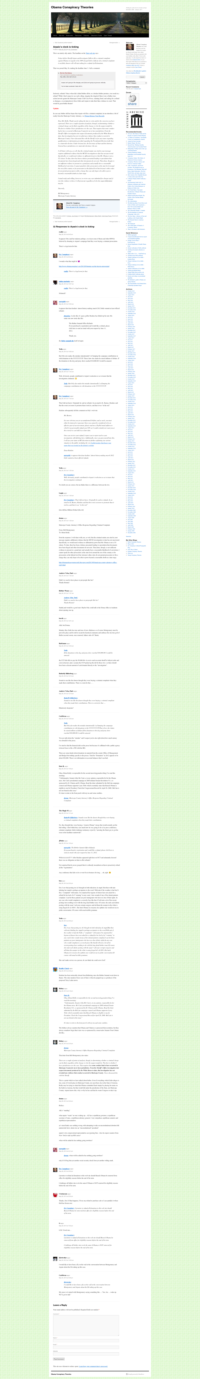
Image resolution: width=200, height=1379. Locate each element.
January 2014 (131, 418)
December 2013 (132, 420)
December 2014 (132, 398)
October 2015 (131, 379)
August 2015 (131, 383)
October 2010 (131, 491)
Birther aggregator (132, 235)
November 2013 (132, 422)
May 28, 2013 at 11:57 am (66, 593)
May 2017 (130, 343)
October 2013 (131, 424)
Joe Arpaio (75, 216)
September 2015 (132, 381)
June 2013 (130, 431)
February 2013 (131, 439)
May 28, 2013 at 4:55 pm (66, 1171)
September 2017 (132, 336)
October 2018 (131, 311)
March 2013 (131, 437)
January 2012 (131, 463)
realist (66, 271)
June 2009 (130, 521)
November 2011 (132, 467)
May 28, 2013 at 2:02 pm (66, 883)
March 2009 (131, 527)
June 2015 (130, 386)
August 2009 (131, 517)
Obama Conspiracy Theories (72, 7)
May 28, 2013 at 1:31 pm (66, 813)
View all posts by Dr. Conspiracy (76, 207)
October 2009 (131, 514)
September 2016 (132, 358)
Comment (56, 1314)
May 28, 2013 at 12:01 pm (66, 621)
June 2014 (130, 409)
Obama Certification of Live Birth (136, 268)
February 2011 (131, 484)
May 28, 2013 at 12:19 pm (66, 693)
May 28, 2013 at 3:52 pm (66, 1101)
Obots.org (130, 553)
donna (66, 798)
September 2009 (132, 516)
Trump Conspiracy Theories (134, 555)
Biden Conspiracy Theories (134, 542)
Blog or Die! (131, 544)
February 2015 (131, 394)
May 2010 (130, 501)
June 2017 (130, 341)
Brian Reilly (98, 216)
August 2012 (131, 450)
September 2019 (132, 293)
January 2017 (131, 351)
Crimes (69, 216)
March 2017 (131, 347)
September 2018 (132, 313)
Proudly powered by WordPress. (136, 1374)
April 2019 (130, 302)
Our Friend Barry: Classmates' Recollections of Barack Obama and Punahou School (136, 191)
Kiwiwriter (67, 1282)
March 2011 (131, 482)
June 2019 (130, 298)
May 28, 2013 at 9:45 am (66, 234)
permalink (58, 218)
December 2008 (132, 532)
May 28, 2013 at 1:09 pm (66, 769)
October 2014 (131, 401)
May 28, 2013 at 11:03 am (66, 398)
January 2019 (131, 306)
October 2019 (131, 291)
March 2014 (131, 414)
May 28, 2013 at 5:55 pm (66, 1196)
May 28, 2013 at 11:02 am (66, 371)
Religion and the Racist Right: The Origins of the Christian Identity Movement (136, 197)
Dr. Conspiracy (73, 49)
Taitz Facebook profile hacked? (62, 42)
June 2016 (130, 364)
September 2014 (132, 403)
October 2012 (131, 446)
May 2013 (130, 433)
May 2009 (130, 523)
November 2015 (132, 377)
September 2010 (132, 493)
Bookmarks (69, 35)
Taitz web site (90, 53)
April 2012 (130, 457)
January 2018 (131, 328)
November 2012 (132, 444)
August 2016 (131, 360)
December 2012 (132, 443)
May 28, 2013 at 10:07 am (66, 284)
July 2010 (130, 497)
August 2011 (131, 472)
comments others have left (132, 65)
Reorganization (114, 42)
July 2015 (130, 384)
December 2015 (132, 375)
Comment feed (137, 88)
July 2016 (130, 362)
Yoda (65, 383)
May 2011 (130, 478)
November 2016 (132, 354)
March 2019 (131, 304)
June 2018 (130, 319)
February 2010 (131, 506)
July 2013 (130, 429)
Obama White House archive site (136, 272)
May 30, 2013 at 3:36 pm (66, 1278)
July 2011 (130, 474)
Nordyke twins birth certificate (135, 255)
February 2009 (131, 529)
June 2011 (130, 476)
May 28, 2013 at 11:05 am (66, 470)
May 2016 (130, 366)
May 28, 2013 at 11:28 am (66, 520)
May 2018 (130, 321)
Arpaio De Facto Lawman (134, 141)
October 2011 (131, 469)
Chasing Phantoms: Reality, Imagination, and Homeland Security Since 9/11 (137, 154)
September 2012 (132, 448)
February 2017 (131, 349)
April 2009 (130, 525)
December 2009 (132, 510)
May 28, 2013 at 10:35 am (66, 304)
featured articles (137, 59)
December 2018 (132, 308)
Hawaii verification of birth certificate (137, 248)
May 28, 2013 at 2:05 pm (66, 921)
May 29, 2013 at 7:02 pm (66, 1226)
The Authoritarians (132, 201)
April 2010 (130, 502)
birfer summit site (67, 341)
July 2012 (130, 452)
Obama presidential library (134, 270)
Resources (78, 35)
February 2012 (131, 461)
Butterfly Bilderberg (71, 698)
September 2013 (132, 426)
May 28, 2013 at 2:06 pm (66, 971)
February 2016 (131, 371)
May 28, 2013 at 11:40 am (66, 575)
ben (65, 925)
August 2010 (131, 495)
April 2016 (130, 368)
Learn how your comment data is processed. (93, 1366)
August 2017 (131, 338)
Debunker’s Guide (96, 35)
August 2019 (131, 295)
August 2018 (131, 315)
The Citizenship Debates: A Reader (136, 210)
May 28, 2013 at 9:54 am (66, 257)
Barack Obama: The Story (134, 143)
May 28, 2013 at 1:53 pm (66, 843)
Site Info (61, 35)
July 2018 (130, 317)
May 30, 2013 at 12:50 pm (66, 1260)
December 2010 (132, 487)
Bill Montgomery (89, 216)
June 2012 (130, 454)
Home (55, 35)
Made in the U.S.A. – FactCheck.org (137, 253)
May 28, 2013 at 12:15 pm (66, 676)
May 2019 (130, 300)
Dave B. (66, 995)
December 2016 (132, 353)
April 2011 (130, 480)
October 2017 (131, 334)
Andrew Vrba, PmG (71, 597)
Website (55, 1351)
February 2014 (131, 416)
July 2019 (130, 296)
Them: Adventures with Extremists (136, 229)
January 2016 (131, 373)
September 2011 (132, 471)
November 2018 (132, 310)
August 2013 (131, 428)
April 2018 (130, 323)
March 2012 (131, 459)
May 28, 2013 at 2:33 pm (66, 1043)
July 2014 (130, 407)
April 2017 (130, 345)
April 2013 (130, 435)
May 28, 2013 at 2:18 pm (66, 991)
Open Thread (108, 35)
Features (86, 35)
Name (55, 1338)
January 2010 (131, 508)
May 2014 (130, 411)
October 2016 (131, 356)
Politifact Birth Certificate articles (136, 274)
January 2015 (131, 396)
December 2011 (132, 465)
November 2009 (132, 512)
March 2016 (131, 369)
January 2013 (131, 441)
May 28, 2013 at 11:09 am (66, 495)
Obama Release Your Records (94, 116)
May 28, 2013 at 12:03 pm (66, 646)
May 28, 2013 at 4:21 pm (66, 1151)
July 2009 (130, 519)
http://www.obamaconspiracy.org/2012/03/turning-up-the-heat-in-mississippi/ (84, 266)
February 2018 (131, 326)
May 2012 (130, 456)
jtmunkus (67, 316)
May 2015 (130, 388)
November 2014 (132, 399)
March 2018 (131, 324)
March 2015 (131, 392)
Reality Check (64, 968)
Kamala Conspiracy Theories (135, 551)
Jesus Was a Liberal (132, 549)
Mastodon (128, 536)
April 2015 (130, 390)
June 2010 (130, 499)
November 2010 (132, 489)
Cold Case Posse (107, 216)
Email (55, 1344)
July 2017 (130, 339)
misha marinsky (64, 281)
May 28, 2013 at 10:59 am (66, 351)
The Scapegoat (131, 223)
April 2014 (130, 413)
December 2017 (132, 330)
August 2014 (131, 405)
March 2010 (131, 504)
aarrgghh (62, 301)
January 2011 (131, 486)
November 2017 (132, 332)
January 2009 (131, 531)
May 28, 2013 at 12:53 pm (66, 718)
